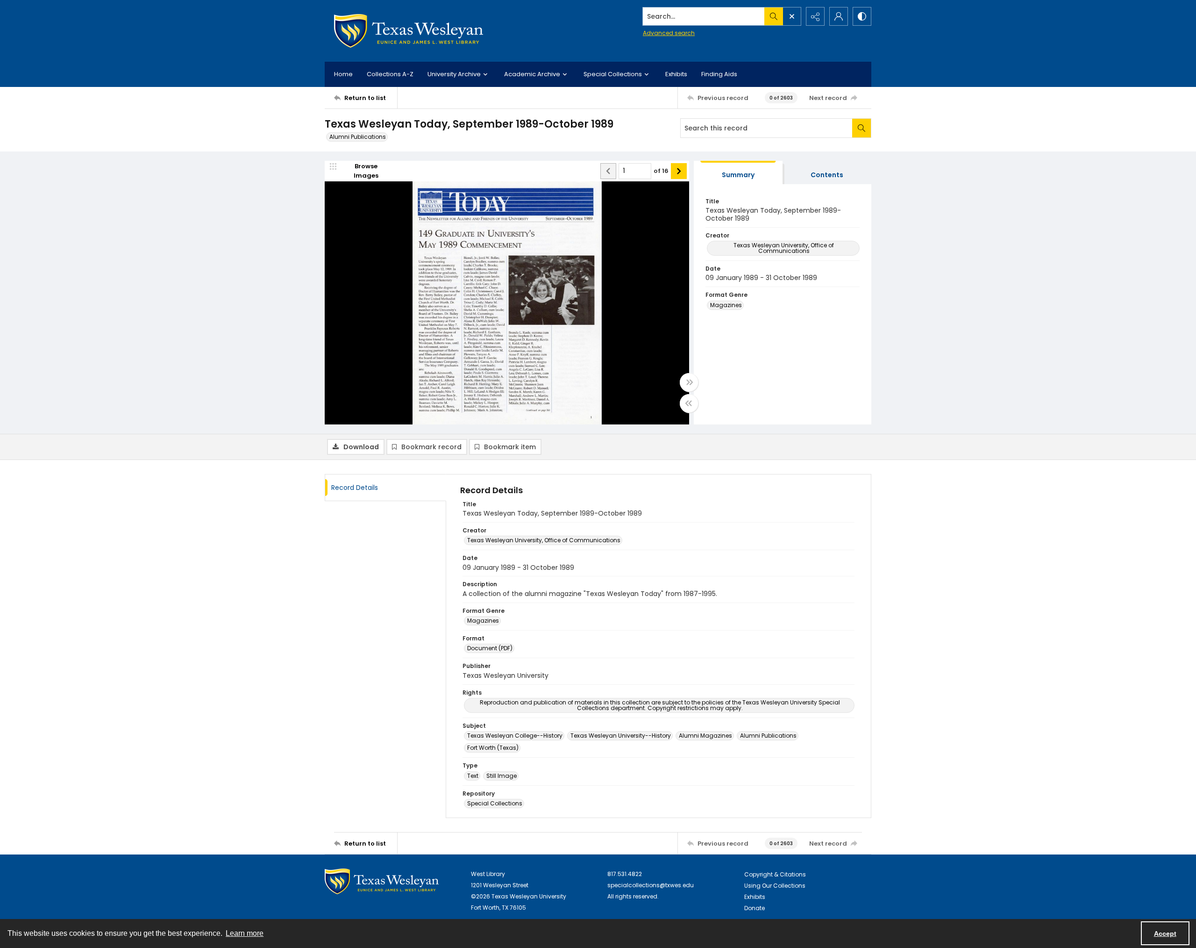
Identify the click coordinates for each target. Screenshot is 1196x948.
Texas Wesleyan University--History (620, 736)
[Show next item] (679, 171)
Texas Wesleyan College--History (514, 736)
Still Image (501, 776)
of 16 (661, 170)
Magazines (726, 305)
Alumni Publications (357, 137)
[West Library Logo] (382, 881)
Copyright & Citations (775, 874)
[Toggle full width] (689, 382)
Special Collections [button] (613, 74)
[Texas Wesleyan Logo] (408, 31)
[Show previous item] (608, 171)
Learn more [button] (244, 933)
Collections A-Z (390, 74)
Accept (1165, 933)
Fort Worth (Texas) (493, 748)
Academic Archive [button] (532, 74)
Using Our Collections (774, 886)
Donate (754, 908)
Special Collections (494, 803)
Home (343, 74)
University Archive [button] (454, 74)
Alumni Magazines (705, 736)
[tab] (738, 173)
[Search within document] (861, 128)
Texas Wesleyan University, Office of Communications (783, 248)
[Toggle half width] (689, 403)
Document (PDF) (490, 648)
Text (472, 776)
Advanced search (669, 33)
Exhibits (676, 74)
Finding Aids (719, 74)
